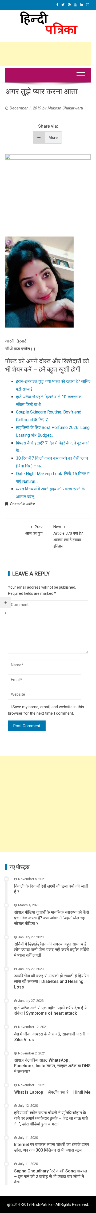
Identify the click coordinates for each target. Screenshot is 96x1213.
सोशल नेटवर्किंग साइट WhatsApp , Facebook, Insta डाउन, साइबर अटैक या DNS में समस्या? (52, 1066)
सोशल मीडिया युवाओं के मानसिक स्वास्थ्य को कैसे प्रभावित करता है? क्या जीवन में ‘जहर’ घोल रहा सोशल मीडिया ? (51, 918)
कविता (30, 504)
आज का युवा (33, 530)
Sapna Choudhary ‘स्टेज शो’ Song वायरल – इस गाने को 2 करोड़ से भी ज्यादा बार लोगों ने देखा (50, 1176)
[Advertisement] (48, 804)
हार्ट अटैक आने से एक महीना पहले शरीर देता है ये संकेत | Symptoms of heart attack (50, 1010)
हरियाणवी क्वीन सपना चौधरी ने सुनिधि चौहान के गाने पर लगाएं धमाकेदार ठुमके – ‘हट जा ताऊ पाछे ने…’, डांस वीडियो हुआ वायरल (51, 1118)
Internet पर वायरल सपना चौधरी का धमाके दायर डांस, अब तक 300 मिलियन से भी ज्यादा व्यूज (51, 1147)
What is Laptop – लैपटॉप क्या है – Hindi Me (52, 1092)
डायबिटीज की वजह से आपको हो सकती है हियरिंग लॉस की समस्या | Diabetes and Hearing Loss (51, 981)
